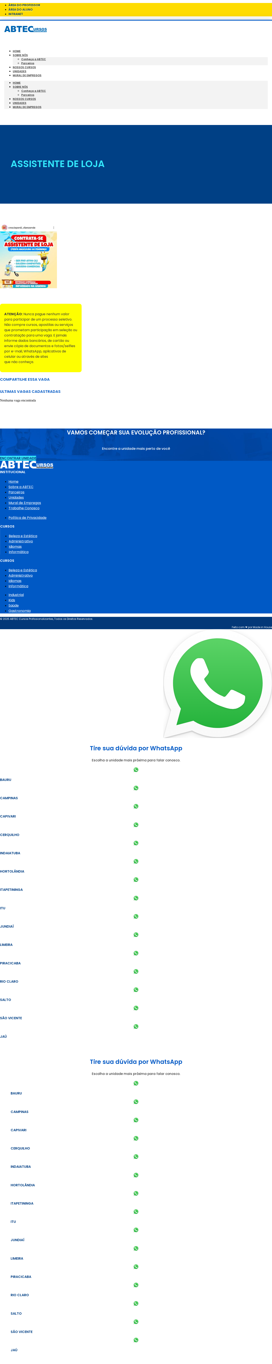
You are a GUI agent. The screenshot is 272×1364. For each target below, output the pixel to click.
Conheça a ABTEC (33, 59)
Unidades (19, 71)
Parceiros (27, 63)
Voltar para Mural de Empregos (27, 296)
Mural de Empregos (27, 75)
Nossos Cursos (24, 67)
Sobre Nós (20, 55)
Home (17, 51)
